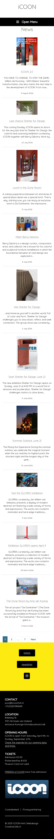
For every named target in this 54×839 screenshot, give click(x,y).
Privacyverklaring (32, 809)
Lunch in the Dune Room (27, 187)
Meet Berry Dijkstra (27, 237)
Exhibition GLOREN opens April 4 (27, 545)
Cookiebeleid (12, 809)
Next (33, 639)
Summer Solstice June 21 (27, 440)
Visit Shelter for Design (27, 307)
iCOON (27, 6)
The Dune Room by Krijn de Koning (27, 601)
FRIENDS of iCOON (14, 771)
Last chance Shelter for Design (27, 120)
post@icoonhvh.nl (14, 703)
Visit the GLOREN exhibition (27, 493)
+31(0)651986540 (13, 706)
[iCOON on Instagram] (27, 676)
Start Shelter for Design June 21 (27, 376)
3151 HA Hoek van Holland (18, 721)
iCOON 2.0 (27, 71)
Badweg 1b (10, 717)
